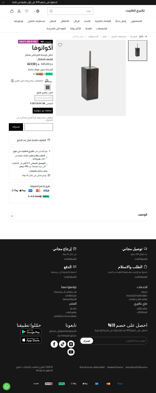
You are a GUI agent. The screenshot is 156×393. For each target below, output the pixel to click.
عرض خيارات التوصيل (38, 171)
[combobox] (70, 11)
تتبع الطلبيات (70, 295)
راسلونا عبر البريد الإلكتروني (64, 316)
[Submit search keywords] (51, 11)
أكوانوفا (42, 47)
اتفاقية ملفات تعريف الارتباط (92, 367)
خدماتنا (144, 291)
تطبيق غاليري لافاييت (138, 299)
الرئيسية (133, 36)
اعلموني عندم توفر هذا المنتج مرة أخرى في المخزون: (34, 118)
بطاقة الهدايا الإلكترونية (136, 295)
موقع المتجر (71, 312)
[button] (136, 21)
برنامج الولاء (142, 308)
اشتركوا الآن (142, 312)
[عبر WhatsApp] (6, 386)
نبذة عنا (73, 308)
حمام (105, 36)
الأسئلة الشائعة (69, 299)
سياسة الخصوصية (115, 367)
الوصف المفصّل (45, 59)
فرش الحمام (78, 36)
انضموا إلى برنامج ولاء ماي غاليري (28, 80)
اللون (50, 92)
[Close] (3, 2)
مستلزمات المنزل (118, 36)
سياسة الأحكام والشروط (136, 367)
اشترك (86, 340)
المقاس (49, 103)
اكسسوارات (93, 36)
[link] (103, 21)
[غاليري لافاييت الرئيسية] (137, 11)
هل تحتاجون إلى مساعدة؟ (65, 291)
